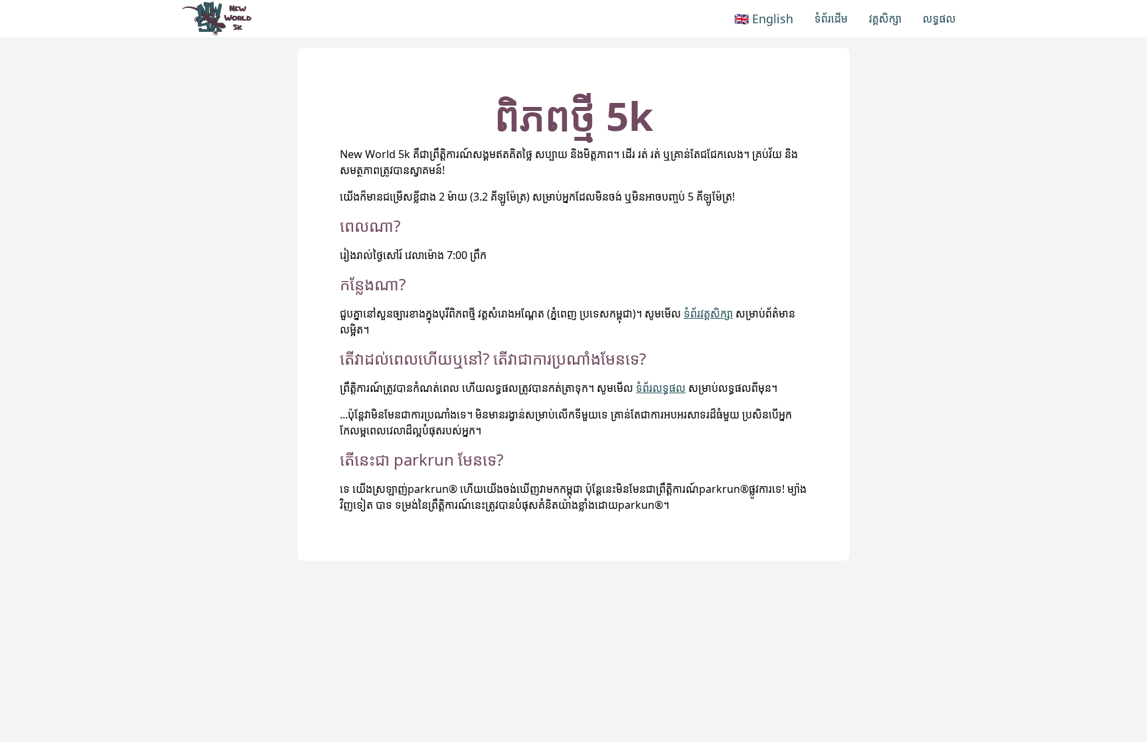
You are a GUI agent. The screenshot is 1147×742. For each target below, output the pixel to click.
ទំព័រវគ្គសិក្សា (708, 313)
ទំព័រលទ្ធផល (661, 388)
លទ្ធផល (939, 18)
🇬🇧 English (763, 19)
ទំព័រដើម (831, 18)
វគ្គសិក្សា (885, 18)
